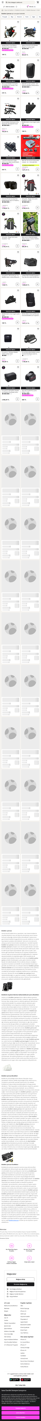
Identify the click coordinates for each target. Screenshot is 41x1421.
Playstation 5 (24, 1319)
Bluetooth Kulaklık (25, 1325)
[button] (9, 40)
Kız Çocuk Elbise (25, 1342)
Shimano (29, 1236)
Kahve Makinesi (25, 1364)
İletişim (6, 1311)
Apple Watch (24, 1322)
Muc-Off (25, 1236)
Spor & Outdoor (9, 10)
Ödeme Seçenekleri (9, 1323)
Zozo (28, 1234)
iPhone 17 (23, 1345)
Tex (18, 1236)
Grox (21, 1236)
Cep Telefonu (24, 1333)
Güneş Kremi (24, 1358)
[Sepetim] (37, 2)
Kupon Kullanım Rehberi (11, 1339)
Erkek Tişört (23, 1330)
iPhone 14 (23, 1311)
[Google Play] (15, 1379)
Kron (34, 1236)
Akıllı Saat (23, 1314)
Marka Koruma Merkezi (11, 1306)
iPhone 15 (23, 1339)
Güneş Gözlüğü (24, 1347)
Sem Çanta (3, 1234)
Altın (21, 1306)
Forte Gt (19, 17)
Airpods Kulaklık (25, 1316)
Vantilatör (23, 1356)
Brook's (13, 1234)
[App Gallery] (26, 1379)
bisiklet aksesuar (14, 1220)
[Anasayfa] (2, 10)
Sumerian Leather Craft (10, 1236)
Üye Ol (6, 1318)
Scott (31, 1234)
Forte (26, 17)
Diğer (33, 17)
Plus (37, 1236)
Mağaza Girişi (20, 1279)
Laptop (22, 1353)
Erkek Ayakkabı (24, 1327)
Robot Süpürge (24, 1308)
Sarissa (2, 1236)
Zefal (25, 1234)
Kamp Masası (24, 1366)
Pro (22, 1234)
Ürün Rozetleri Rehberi (10, 1342)
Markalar (6, 1308)
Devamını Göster (4, 1238)
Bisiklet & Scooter (20, 10)
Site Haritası (7, 1337)
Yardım (6, 1320)
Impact (24, 1232)
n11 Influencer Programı (11, 1345)
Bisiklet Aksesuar (31, 10)
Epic (20, 1234)
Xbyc (12, 17)
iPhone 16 (23, 1350)
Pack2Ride (33, 1232)
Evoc (17, 1234)
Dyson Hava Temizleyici (27, 1361)
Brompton (36, 1234)
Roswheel (18, 1232)
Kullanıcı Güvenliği (9, 1331)
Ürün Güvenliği (8, 1334)
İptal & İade (7, 1326)
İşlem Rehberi (8, 1328)
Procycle (4, 17)
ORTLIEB (8, 1234)
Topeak (28, 1232)
